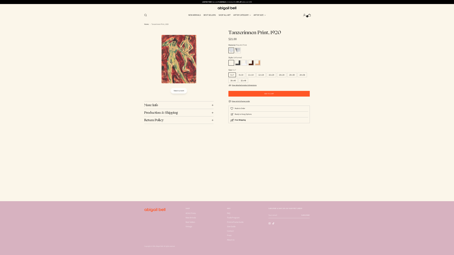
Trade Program (233, 217)
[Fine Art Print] (231, 50)
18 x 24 (281, 75)
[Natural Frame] (258, 63)
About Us (230, 239)
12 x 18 (261, 75)
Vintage (189, 226)
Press (229, 235)
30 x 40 (233, 80)
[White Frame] (244, 63)
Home (146, 24)
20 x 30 (292, 75)
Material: (237, 45)
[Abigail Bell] (227, 8)
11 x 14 (250, 75)
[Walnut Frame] (251, 63)
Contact (230, 231)
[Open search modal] (145, 15)
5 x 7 (232, 75)
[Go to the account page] (303, 15)
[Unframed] (231, 63)
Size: (232, 70)
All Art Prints (191, 213)
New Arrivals (191, 217)
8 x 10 (241, 75)
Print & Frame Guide (235, 222)
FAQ (228, 213)
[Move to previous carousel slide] (302, 148)
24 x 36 (302, 75)
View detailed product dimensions (244, 85)
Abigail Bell (159, 246)
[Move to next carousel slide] (308, 148)
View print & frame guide (241, 101)
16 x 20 (271, 75)
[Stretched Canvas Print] (238, 50)
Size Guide (231, 226)
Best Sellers (190, 222)
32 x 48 (243, 80)
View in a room (179, 91)
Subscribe (305, 215)
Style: (235, 57)
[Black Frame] (238, 63)
